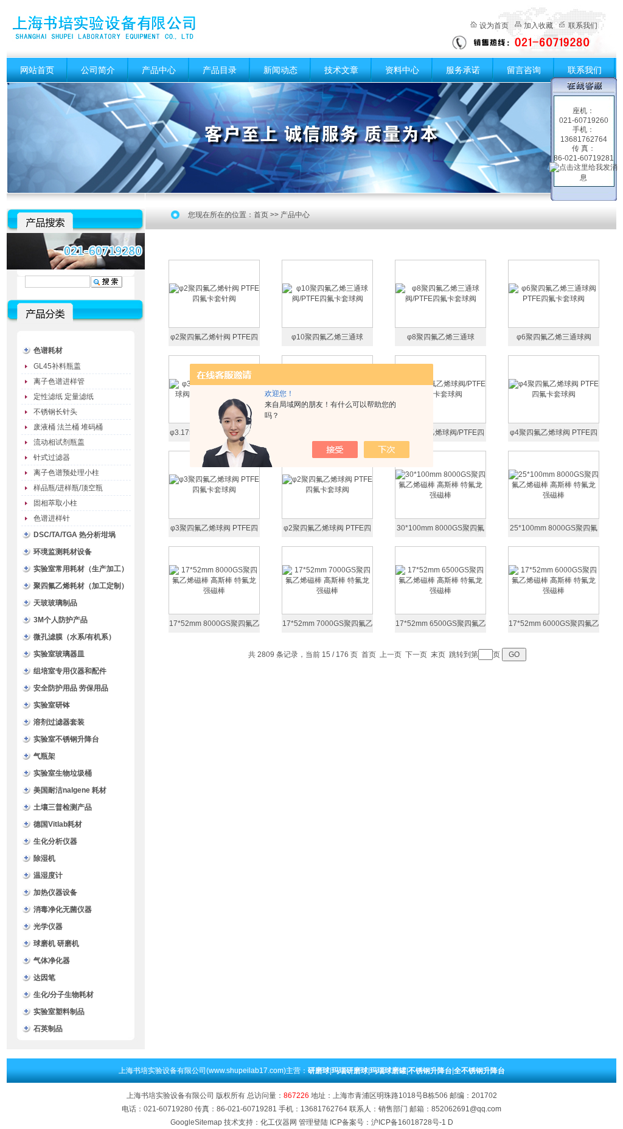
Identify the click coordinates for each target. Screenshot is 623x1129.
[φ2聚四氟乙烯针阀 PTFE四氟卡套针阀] (214, 293)
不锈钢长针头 (55, 412)
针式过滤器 (51, 457)
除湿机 (44, 858)
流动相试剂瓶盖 (59, 442)
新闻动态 (280, 70)
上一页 (391, 654)
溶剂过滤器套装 (59, 722)
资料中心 (402, 70)
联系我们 (582, 25)
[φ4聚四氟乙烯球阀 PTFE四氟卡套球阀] (554, 388)
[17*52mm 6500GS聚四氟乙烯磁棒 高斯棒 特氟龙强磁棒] (440, 579)
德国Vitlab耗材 (57, 824)
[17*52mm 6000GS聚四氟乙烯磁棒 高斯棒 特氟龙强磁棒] (554, 579)
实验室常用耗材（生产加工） (80, 568)
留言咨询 (524, 70)
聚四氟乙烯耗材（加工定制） (80, 586)
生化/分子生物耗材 (63, 994)
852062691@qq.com (466, 1109)
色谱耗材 (48, 350)
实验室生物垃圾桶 (62, 773)
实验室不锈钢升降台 (66, 739)
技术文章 (341, 70)
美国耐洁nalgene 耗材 (69, 790)
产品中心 (159, 70)
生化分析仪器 (55, 841)
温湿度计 (48, 875)
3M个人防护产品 (60, 620)
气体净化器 (51, 960)
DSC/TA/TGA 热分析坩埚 (74, 534)
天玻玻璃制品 (55, 603)
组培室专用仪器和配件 (69, 671)
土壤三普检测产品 (62, 807)
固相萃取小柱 (55, 503)
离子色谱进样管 (59, 381)
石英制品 (48, 1028)
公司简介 (98, 70)
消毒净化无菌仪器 (62, 909)
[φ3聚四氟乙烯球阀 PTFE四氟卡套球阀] (214, 484)
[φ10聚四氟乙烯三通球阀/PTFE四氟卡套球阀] (327, 293)
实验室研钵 (51, 705)
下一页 (416, 654)
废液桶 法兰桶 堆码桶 (68, 427)
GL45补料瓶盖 (57, 366)
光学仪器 (48, 926)
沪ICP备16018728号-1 (408, 1122)
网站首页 (37, 70)
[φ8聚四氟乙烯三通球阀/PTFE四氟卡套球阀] (440, 293)
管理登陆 (313, 1122)
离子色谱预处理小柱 (66, 472)
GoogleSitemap (196, 1122)
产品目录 (220, 70)
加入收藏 (538, 25)
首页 (261, 214)
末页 (438, 654)
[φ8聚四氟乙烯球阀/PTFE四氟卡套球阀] (440, 388)
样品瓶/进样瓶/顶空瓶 (68, 488)
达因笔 (44, 977)
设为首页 (494, 25)
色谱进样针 (51, 518)
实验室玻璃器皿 (59, 654)
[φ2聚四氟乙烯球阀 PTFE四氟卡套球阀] (327, 484)
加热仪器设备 (55, 892)
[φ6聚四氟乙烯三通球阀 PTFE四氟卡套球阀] (554, 293)
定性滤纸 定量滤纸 (63, 396)
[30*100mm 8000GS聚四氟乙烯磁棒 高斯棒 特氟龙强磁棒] (440, 484)
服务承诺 (463, 70)
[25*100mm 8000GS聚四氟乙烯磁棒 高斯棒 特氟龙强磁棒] (554, 484)
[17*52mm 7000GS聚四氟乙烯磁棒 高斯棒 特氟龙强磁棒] (327, 579)
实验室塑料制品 (59, 1011)
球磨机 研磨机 (56, 943)
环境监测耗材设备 (62, 551)
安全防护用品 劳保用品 (70, 688)
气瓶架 (44, 756)
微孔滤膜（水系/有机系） (74, 637)
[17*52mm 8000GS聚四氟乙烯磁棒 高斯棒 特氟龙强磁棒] (214, 579)
